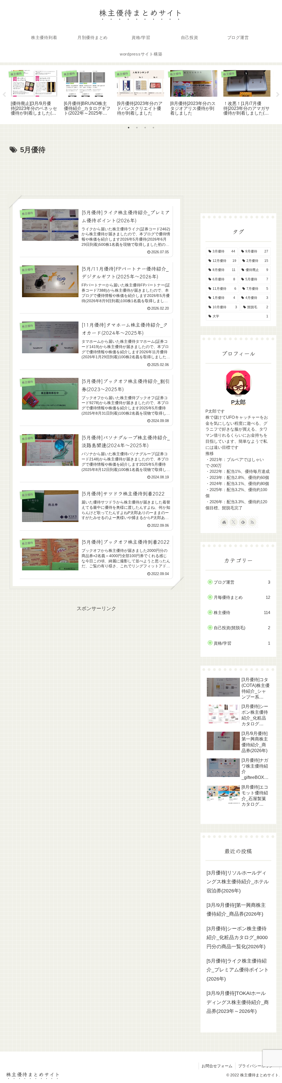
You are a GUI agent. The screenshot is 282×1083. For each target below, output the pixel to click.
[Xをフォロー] (233, 522)
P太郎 (238, 402)
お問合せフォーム (217, 1066)
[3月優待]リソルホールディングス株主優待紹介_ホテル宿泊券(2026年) (238, 882)
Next (278, 95)
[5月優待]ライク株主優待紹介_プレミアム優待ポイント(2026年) (238, 970)
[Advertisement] (96, 173)
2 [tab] (137, 127)
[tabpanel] (34, 93)
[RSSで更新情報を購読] (252, 522)
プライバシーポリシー (257, 1066)
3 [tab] (145, 127)
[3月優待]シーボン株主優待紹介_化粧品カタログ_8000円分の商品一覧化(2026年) (237, 937)
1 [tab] (128, 127)
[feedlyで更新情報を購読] (242, 522)
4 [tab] (153, 127)
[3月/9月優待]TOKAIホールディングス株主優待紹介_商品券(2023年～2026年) (238, 1002)
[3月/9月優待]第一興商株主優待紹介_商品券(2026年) (236, 909)
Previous (4, 95)
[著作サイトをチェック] (224, 522)
